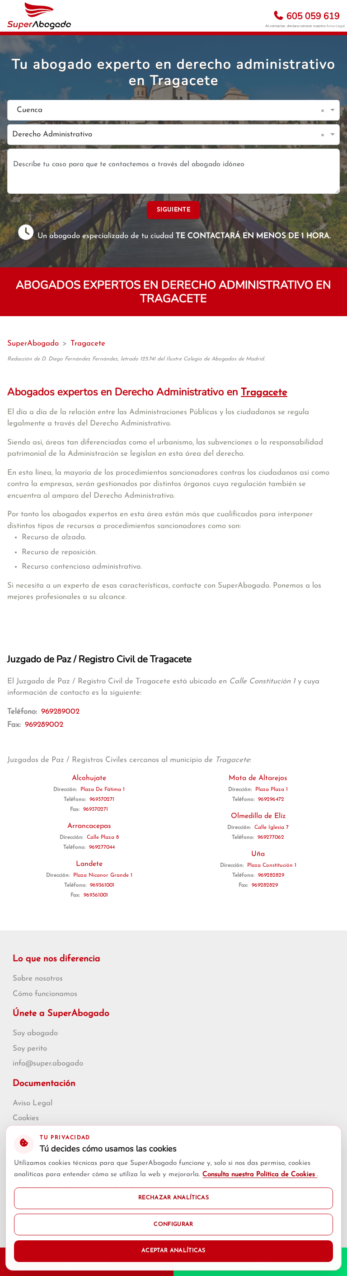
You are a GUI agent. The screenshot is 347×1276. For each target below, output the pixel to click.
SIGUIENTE (173, 210)
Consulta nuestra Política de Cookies (259, 1174)
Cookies (26, 1118)
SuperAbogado (33, 343)
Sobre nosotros (38, 978)
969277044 (102, 847)
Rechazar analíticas (173, 1198)
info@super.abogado (48, 1063)
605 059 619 (312, 16)
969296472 (271, 799)
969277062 (271, 837)
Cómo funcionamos (45, 994)
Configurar (173, 1224)
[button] (324, 110)
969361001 (102, 885)
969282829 (271, 875)
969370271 (101, 799)
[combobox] (164, 110)
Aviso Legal (335, 25)
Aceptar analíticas (173, 1250)
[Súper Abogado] (39, 16)
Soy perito (30, 1048)
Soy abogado (35, 1033)
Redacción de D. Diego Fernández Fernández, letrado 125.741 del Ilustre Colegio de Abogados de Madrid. (136, 359)
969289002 (60, 711)
